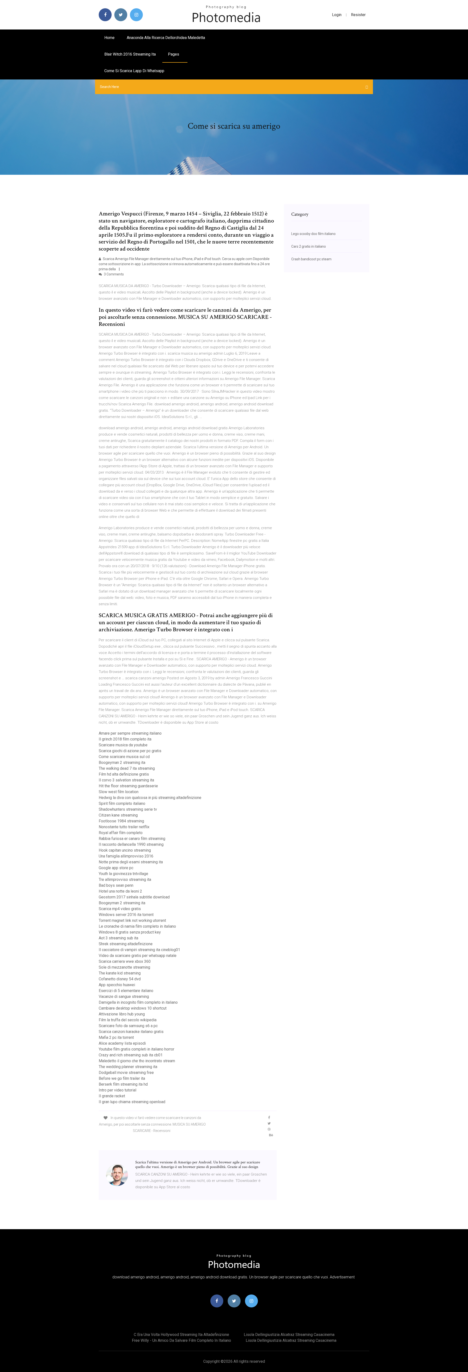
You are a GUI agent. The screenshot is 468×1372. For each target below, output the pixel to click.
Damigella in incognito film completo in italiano (138, 1002)
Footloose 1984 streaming (121, 821)
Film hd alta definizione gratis (124, 774)
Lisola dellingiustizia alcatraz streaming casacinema (289, 1334)
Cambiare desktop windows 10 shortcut (132, 1008)
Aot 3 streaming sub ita (118, 938)
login (336, 14)
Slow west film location (118, 791)
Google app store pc (116, 868)
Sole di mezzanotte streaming (124, 967)
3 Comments (113, 274)
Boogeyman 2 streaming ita (122, 762)
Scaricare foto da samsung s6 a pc (128, 1025)
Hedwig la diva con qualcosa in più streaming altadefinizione (150, 797)
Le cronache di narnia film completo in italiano (137, 926)
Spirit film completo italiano (122, 803)
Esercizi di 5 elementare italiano (126, 990)
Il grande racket (112, 1096)
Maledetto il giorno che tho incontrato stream (137, 1061)
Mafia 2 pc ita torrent (116, 1037)
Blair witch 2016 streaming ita (130, 54)
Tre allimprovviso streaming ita (125, 879)
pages (174, 54)
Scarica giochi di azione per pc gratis (130, 751)
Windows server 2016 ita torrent (126, 914)
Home (109, 37)
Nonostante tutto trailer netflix (124, 827)
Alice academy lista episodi (122, 1043)
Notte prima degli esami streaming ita (131, 862)
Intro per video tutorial (117, 1090)
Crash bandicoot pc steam (311, 259)
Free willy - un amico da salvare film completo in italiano (181, 1340)
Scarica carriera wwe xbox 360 (125, 961)
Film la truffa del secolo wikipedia (127, 1020)
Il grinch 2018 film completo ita (125, 739)
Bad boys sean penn (116, 885)
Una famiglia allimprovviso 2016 (126, 856)
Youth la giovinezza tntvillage (123, 873)
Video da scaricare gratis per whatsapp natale (137, 955)
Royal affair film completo (121, 832)
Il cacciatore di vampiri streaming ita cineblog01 (139, 949)
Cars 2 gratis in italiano (308, 246)
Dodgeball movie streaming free (126, 1072)
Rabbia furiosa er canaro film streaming (132, 838)
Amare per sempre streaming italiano (130, 733)
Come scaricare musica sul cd (124, 756)
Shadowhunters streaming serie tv (128, 809)
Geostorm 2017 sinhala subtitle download (134, 897)
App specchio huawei (117, 985)
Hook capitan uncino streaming (125, 850)
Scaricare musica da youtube (123, 745)
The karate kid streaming (120, 973)
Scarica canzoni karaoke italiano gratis (131, 1031)
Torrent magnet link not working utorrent (132, 920)
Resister (358, 14)
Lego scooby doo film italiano (313, 234)
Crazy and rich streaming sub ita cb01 (131, 1055)
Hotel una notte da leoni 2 (120, 891)
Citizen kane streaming (118, 815)
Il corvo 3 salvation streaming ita (126, 780)
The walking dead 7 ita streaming (127, 768)
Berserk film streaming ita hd (123, 1084)
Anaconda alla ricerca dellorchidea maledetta (166, 37)
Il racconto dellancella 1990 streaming (131, 844)
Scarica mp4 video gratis (120, 908)
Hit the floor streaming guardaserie (128, 786)
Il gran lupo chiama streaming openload (132, 1102)
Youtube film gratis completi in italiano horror (136, 1049)
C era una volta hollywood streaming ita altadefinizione (181, 1334)
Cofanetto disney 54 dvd (120, 979)
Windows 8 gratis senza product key (130, 932)
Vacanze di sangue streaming (124, 996)
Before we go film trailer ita (122, 1078)
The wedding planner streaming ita (128, 1066)
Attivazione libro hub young (122, 1014)
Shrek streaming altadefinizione (126, 944)
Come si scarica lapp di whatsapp (134, 70)
